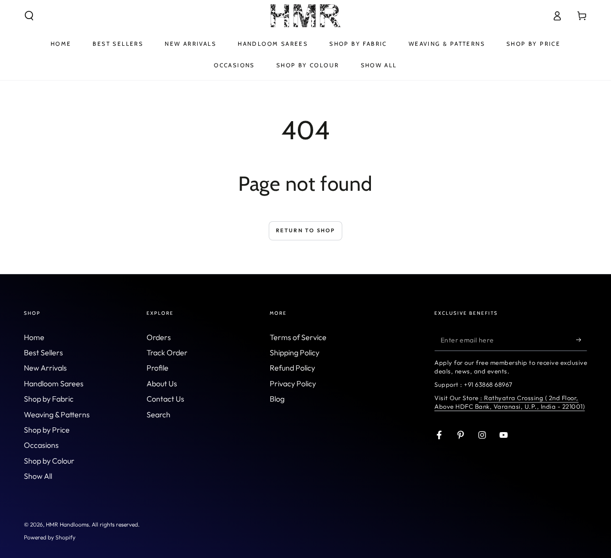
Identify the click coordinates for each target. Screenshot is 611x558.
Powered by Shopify (49, 537)
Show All (38, 476)
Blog (277, 398)
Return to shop (306, 230)
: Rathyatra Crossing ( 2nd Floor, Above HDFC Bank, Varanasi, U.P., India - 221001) (509, 402)
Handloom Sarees (54, 383)
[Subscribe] (581, 340)
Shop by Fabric (49, 398)
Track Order (167, 352)
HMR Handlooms (67, 524)
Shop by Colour (49, 460)
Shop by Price (47, 429)
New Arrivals (45, 367)
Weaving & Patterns (57, 414)
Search (158, 414)
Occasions (41, 445)
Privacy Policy (293, 383)
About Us (162, 383)
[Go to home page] (305, 16)
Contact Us (165, 398)
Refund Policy (292, 367)
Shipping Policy (294, 352)
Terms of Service (298, 337)
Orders (159, 337)
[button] (29, 15)
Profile (158, 367)
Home (34, 337)
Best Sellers (43, 352)
